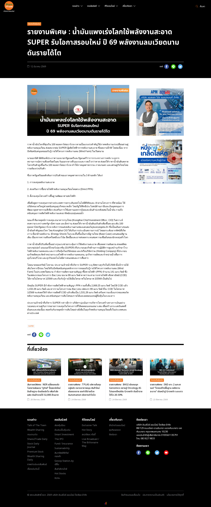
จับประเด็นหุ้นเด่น (34, 24)
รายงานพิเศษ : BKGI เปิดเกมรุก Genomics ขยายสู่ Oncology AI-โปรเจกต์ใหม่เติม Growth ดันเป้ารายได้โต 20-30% (125, 390)
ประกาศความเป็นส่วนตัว (153, 495)
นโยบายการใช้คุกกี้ (175, 495)
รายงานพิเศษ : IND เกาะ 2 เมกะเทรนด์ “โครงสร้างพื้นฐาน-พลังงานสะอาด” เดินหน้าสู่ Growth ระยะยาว (166, 388)
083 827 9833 (148, 438)
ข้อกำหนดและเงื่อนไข (130, 495)
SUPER (31, 326)
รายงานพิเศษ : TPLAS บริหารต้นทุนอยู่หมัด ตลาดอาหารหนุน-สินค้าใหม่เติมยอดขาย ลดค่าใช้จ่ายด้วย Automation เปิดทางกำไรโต (84, 390)
